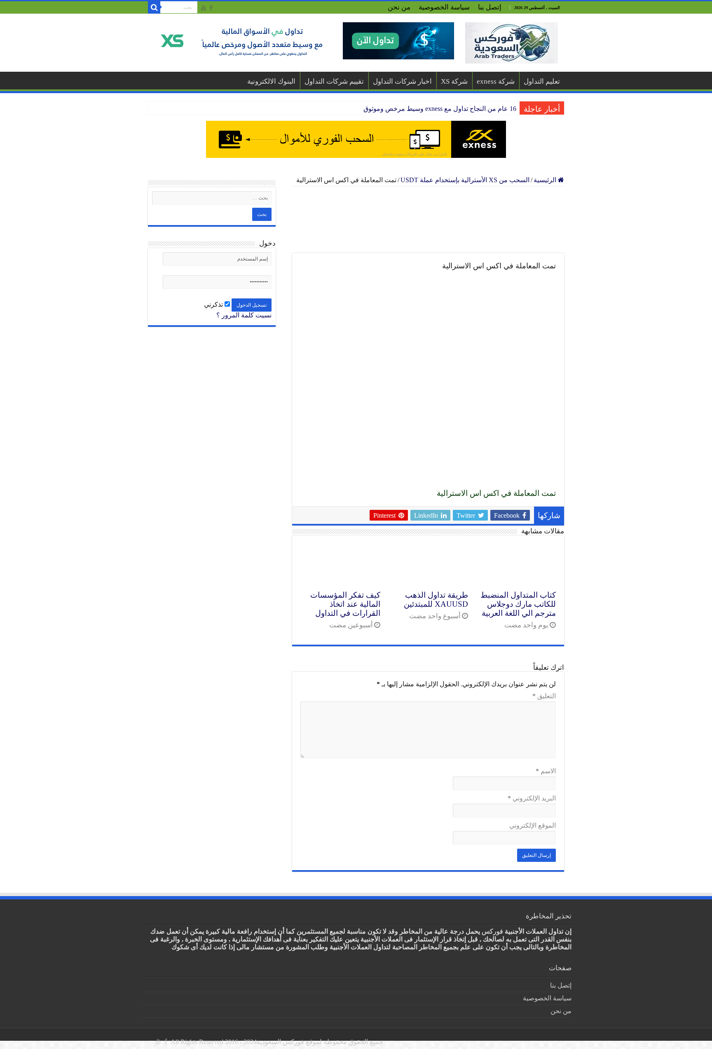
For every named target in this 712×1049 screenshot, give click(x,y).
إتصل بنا (489, 7)
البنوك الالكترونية (271, 81)
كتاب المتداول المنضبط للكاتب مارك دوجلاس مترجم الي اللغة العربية (518, 604)
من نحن (399, 7)
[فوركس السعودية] (511, 42)
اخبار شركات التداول (402, 81)
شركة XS (454, 81)
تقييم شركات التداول (334, 81)
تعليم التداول (542, 81)
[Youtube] (203, 8)
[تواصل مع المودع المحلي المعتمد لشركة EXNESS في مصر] (428, 220)
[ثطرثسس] (356, 139)
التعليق (544, 695)
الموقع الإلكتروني (532, 825)
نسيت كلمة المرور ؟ (244, 315)
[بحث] (154, 7)
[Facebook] (210, 8)
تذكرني (214, 304)
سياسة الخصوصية (444, 7)
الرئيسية (546, 179)
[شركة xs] (304, 40)
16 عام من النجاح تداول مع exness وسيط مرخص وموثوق (439, 108)
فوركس (492, 931)
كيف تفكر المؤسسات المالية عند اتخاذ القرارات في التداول (345, 604)
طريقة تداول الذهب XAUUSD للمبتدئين (436, 599)
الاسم (546, 770)
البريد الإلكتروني (532, 798)
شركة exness (496, 81)
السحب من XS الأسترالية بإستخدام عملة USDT (464, 179)
